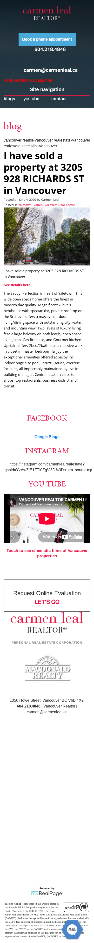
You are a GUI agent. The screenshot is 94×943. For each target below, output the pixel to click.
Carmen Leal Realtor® (47, 13)
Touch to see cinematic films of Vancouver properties (47, 553)
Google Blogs (47, 437)
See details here (17, 285)
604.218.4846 (50, 49)
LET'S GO (47, 602)
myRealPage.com (47, 893)
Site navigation (47, 89)
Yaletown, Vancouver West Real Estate (46, 205)
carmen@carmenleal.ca (51, 70)
